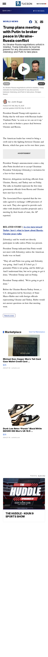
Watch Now (41, 4)
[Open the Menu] (4, 4)
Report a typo (9, 315)
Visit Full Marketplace (37, 332)
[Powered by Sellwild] (41, 476)
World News (11, 21)
